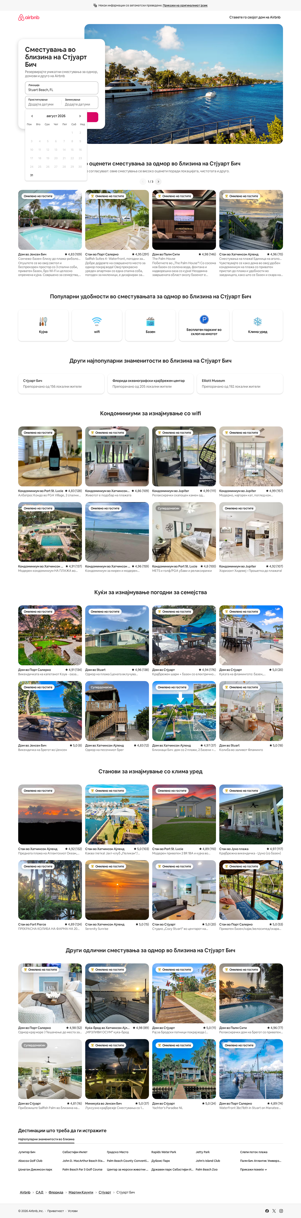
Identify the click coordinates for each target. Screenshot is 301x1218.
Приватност (55, 1211)
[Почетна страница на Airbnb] (28, 17)
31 (31, 175)
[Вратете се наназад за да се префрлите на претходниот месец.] (32, 116)
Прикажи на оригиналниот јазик (185, 5)
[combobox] (61, 89)
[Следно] (158, 181)
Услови (73, 1211)
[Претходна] (143, 181)
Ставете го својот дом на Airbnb (255, 17)
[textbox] (43, 104)
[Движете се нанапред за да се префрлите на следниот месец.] (80, 116)
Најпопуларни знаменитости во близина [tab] (46, 1139)
